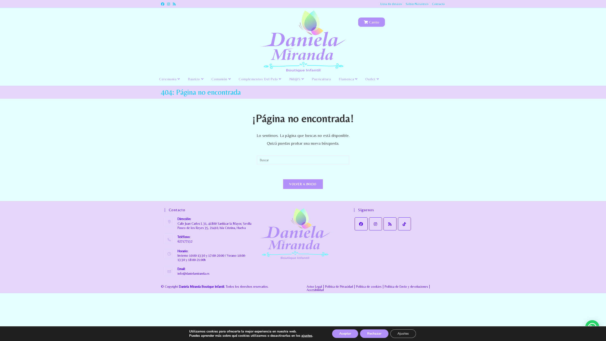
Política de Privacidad (339, 286)
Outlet (370, 79)
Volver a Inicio (303, 184)
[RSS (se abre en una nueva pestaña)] (174, 4)
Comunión (219, 79)
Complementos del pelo (259, 79)
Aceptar (345, 333)
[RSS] (390, 223)
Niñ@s (295, 79)
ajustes (306, 336)
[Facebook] (361, 223)
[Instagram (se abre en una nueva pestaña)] (168, 4)
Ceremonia (168, 79)
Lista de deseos (391, 4)
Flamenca (347, 79)
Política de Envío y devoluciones (406, 286)
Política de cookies (369, 286)
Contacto (438, 4)
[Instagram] (375, 223)
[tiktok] (404, 223)
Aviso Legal (314, 286)
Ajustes (403, 333)
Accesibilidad (315, 290)
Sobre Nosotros (417, 4)
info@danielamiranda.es (193, 273)
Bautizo (194, 79)
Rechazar (374, 333)
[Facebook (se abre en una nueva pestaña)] (163, 4)
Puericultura (321, 79)
